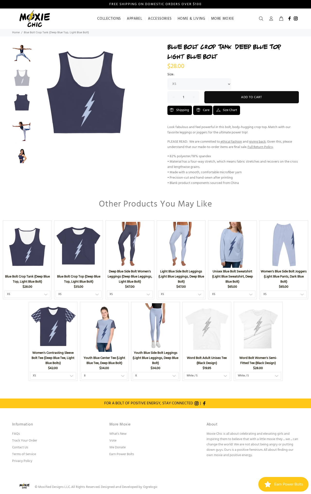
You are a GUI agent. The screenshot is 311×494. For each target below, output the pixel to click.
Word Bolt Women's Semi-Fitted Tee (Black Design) (258, 360)
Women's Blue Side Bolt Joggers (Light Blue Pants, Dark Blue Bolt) (284, 277)
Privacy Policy (22, 461)
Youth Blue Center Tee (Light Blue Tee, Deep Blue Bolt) (104, 360)
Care (206, 110)
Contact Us (20, 447)
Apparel (134, 19)
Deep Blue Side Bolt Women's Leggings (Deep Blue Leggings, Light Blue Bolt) (130, 277)
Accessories (160, 19)
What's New (118, 434)
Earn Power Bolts (121, 454)
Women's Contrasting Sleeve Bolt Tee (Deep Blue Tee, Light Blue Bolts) (53, 358)
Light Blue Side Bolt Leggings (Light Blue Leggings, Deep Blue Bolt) (181, 277)
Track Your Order (24, 440)
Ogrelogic (150, 487)
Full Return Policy (260, 147)
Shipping (182, 110)
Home (16, 32)
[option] (22, 55)
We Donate (117, 447)
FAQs (16, 434)
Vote (112, 440)
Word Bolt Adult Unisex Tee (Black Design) (207, 360)
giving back (257, 142)
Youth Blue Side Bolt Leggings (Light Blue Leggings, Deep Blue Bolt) (155, 358)
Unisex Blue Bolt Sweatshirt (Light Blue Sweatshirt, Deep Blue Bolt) (232, 277)
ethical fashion (231, 142)
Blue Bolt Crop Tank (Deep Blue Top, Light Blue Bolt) (27, 279)
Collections (109, 19)
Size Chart (230, 110)
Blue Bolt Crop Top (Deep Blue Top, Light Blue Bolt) (78, 279)
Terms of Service (24, 454)
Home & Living (191, 19)
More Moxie (222, 19)
